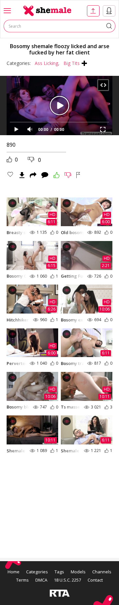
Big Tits (71, 63)
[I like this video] (57, 175)
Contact (95, 580)
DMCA (41, 580)
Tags (59, 572)
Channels (101, 572)
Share (33, 175)
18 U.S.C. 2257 (67, 580)
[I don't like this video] (67, 175)
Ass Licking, (47, 63)
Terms (22, 580)
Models (78, 572)
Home (14, 572)
